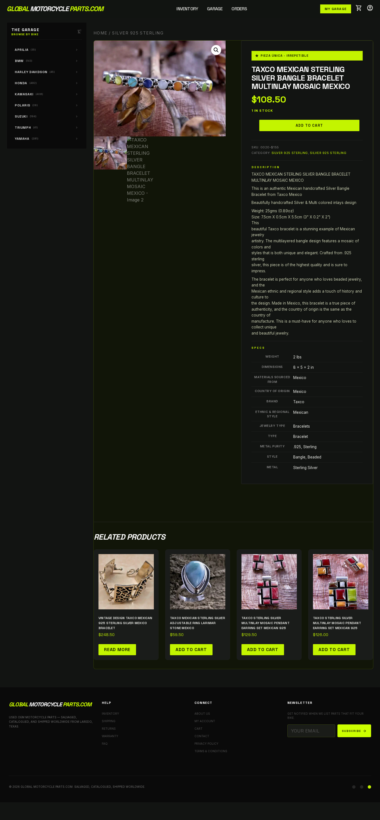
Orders (239, 9)
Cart (198, 728)
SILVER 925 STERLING (290, 153)
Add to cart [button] (191, 649)
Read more (117, 649)
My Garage (336, 9)
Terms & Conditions (210, 751)
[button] (216, 50)
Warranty (110, 736)
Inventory (187, 9)
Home (100, 33)
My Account (204, 721)
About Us (202, 713)
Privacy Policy (206, 743)
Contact (201, 736)
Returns (109, 728)
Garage (215, 9)
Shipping (108, 721)
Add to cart (309, 125)
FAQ (105, 743)
